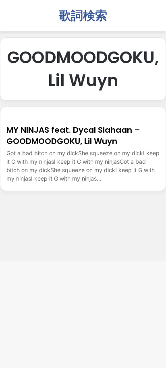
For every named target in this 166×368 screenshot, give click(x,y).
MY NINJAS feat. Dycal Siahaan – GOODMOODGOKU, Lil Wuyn (73, 135)
